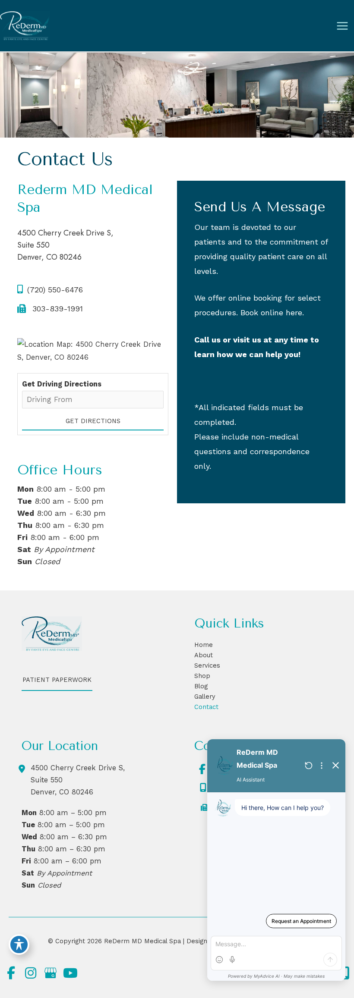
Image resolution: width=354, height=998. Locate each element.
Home (203, 645)
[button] (57, 684)
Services (207, 665)
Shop (202, 676)
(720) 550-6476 (55, 289)
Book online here (271, 312)
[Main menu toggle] (342, 26)
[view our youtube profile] (70, 973)
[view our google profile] (50, 973)
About (203, 655)
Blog (201, 686)
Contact (206, 707)
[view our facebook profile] (202, 769)
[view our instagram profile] (30, 973)
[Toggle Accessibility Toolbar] (19, 944)
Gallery (204, 696)
